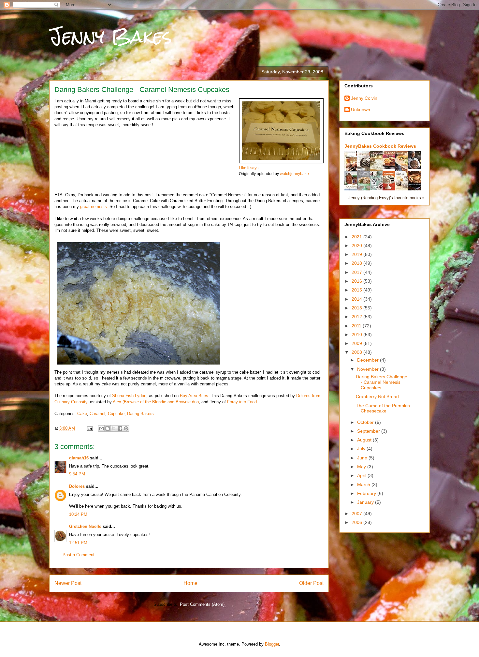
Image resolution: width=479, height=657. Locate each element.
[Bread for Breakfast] (391, 167)
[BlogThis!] (107, 428)
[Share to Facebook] (120, 428)
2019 (357, 254)
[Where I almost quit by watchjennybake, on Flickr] (138, 366)
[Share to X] (113, 428)
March (364, 484)
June (363, 457)
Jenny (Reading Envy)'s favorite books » (386, 198)
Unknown (360, 109)
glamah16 (79, 457)
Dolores (77, 486)
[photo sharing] (281, 161)
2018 (357, 263)
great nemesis (93, 206)
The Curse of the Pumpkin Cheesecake (383, 408)
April (362, 475)
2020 (357, 245)
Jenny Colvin (364, 98)
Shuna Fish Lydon (129, 395)
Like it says (248, 168)
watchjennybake (294, 174)
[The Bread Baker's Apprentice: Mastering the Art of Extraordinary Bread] (416, 167)
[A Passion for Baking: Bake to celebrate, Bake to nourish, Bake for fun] (378, 170)
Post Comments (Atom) (202, 604)
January (366, 502)
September (369, 431)
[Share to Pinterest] (126, 428)
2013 (357, 307)
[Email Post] (89, 428)
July (362, 448)
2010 (357, 334)
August (365, 439)
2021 (357, 236)
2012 (357, 316)
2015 (357, 289)
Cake (82, 413)
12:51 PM (78, 542)
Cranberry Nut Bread (377, 396)
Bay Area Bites (194, 395)
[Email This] (101, 428)
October (366, 422)
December (368, 360)
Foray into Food (242, 401)
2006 (357, 522)
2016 (357, 281)
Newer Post (67, 583)
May (362, 466)
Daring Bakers (140, 413)
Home (190, 583)
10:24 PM (78, 514)
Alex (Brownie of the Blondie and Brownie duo (156, 401)
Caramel (97, 413)
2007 (357, 513)
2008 (357, 352)
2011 (357, 325)
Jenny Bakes (110, 36)
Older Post (311, 583)
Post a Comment (78, 554)
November (368, 369)
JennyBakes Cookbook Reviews (380, 146)
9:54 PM (77, 473)
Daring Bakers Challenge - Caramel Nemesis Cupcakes (381, 382)
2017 (357, 272)
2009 (357, 343)
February (367, 493)
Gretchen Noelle (85, 526)
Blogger (272, 644)
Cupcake (116, 413)
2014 (357, 299)
